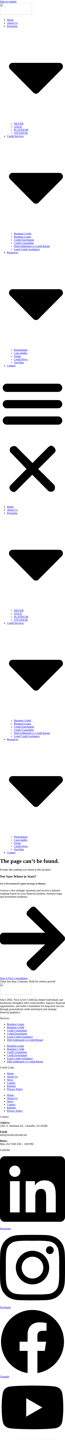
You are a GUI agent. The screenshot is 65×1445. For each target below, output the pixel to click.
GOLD (18, 126)
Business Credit (22, 233)
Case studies (20, 353)
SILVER (19, 123)
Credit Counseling (24, 243)
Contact (11, 365)
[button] (32, 436)
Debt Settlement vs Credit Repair (32, 246)
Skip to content (8, 1)
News (10, 1079)
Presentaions (21, 349)
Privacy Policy (15, 1089)
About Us (12, 22)
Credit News (21, 359)
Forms (17, 356)
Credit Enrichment (24, 239)
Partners (11, 1086)
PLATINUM (21, 129)
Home (10, 19)
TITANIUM (21, 133)
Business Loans (22, 236)
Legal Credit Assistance (27, 249)
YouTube (19, 362)
